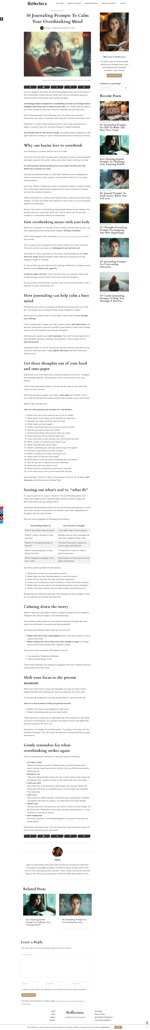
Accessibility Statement (104, 1017)
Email (50, 984)
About (53, 1017)
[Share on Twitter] (1, 515)
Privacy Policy (100, 1014)
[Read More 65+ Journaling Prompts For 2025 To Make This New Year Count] (114, 111)
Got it (118, 1027)
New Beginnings (91, 3)
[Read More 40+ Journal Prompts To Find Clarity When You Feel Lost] (114, 179)
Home (53, 1011)
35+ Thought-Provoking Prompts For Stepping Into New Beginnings (113, 230)
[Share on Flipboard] (1, 518)
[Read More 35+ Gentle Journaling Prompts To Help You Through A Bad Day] (114, 281)
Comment (27, 955)
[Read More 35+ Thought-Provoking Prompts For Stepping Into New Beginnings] (114, 213)
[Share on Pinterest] (1, 508)
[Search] (125, 88)
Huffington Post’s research (71, 236)
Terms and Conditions (103, 1020)
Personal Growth (109, 3)
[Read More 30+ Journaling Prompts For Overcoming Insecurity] (114, 247)
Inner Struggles (74, 3)
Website (76, 984)
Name (25, 984)
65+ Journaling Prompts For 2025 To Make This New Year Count (113, 127)
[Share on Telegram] (1, 522)
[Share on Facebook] (1, 511)
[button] (1, 19)
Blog (53, 1014)
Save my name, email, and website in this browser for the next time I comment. (54, 990)
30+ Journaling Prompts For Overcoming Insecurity (113, 264)
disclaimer (83, 80)
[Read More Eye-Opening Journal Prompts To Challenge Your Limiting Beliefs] (114, 145)
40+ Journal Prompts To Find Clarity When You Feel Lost (113, 196)
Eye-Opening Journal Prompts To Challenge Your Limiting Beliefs (38, 922)
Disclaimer (98, 1011)
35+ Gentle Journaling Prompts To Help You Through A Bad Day (112, 298)
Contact (52, 1020)
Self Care (60, 3)
